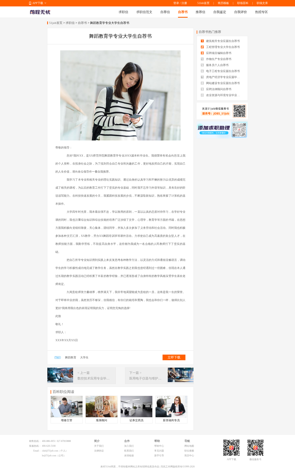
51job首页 (55, 22)
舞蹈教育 (70, 357)
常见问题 (159, 450)
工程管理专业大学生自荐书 (222, 47)
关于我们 (99, 446)
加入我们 (129, 446)
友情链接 (129, 455)
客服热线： (35, 446)
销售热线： (35, 441)
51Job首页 (203, 3)
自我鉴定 (219, 12)
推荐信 (200, 12)
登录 (176, 3)
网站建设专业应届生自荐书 (222, 83)
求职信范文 (144, 12)
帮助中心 (159, 446)
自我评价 (240, 12)
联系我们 (129, 450)
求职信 (123, 12)
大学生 (84, 357)
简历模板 (223, 3)
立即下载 (174, 357)
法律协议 (99, 450)
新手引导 (159, 455)
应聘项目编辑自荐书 (218, 53)
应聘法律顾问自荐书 (218, 89)
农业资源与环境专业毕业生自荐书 (224, 95)
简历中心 (189, 455)
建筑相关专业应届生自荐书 (222, 41)
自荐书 (183, 12)
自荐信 (165, 12)
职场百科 (242, 3)
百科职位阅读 (63, 392)
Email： (37, 450)
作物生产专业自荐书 (218, 59)
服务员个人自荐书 (217, 65)
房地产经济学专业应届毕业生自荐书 (224, 77)
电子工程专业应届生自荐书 (222, 71)
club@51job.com (50, 450)
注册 (184, 3)
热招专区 (261, 12)
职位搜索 (189, 450)
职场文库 (262, 3)
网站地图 (189, 446)
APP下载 (37, 3)
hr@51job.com (49, 455)
